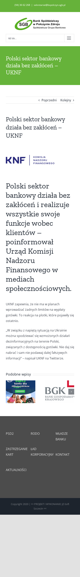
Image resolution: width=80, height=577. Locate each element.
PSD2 (10, 433)
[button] (9, 392)
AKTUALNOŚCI (16, 470)
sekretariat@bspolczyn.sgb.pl (49, 5)
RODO (35, 433)
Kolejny (65, 100)
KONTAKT (63, 454)
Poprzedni (49, 100)
